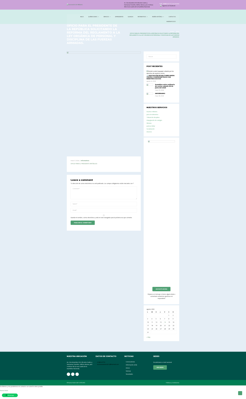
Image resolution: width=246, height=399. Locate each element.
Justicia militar (151, 126)
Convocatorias (130, 362)
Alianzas (130, 16)
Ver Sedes (160, 367)
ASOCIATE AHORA (161, 289)
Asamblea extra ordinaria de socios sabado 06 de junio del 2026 (165, 86)
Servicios (106, 16)
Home (172, 31)
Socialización (151, 129)
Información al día (131, 365)
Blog (177, 31)
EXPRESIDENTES (119, 16)
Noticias (128, 371)
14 (165, 322)
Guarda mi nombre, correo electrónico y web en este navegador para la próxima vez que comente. (101, 217)
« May (148, 337)
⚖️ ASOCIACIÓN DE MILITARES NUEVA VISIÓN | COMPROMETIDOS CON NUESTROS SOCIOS (161, 77)
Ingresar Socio (171, 21)
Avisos (128, 368)
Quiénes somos (92, 16)
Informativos (142, 16)
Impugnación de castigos (154, 120)
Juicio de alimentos (152, 114)
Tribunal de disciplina (153, 117)
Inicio (82, 16)
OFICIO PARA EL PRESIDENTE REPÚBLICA (84, 164)
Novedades (129, 374)
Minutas (149, 123)
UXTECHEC (82, 383)
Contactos (172, 16)
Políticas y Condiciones (172, 383)
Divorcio (149, 132)
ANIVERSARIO (160, 93)
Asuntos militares (152, 111)
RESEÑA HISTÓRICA (157, 16)
